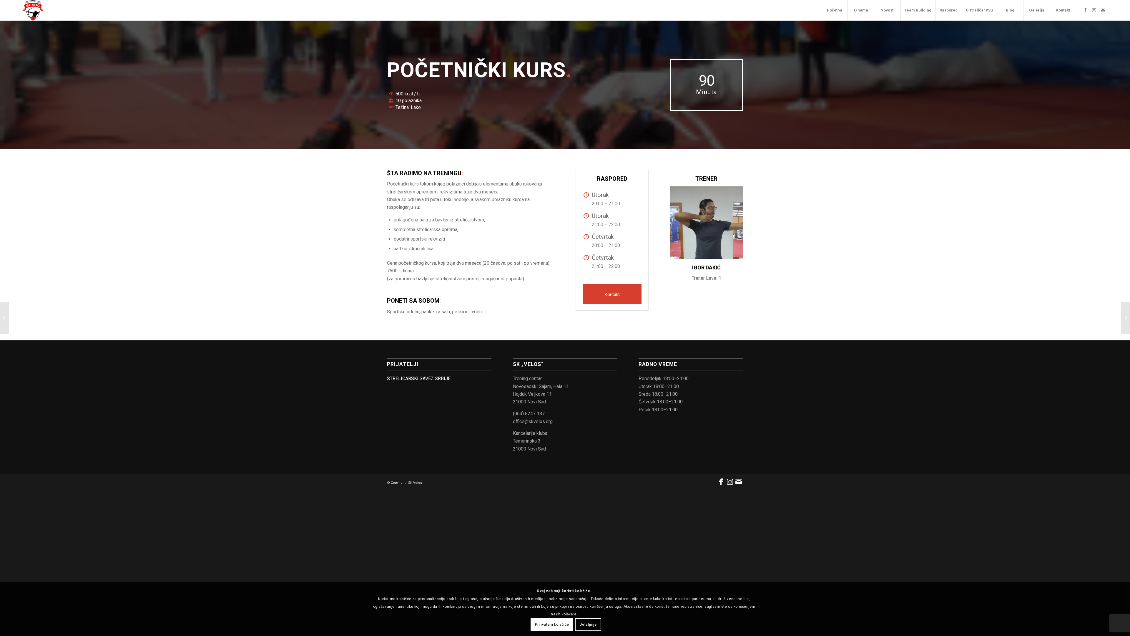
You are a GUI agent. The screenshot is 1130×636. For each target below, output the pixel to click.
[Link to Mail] (1103, 10)
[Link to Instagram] (1094, 10)
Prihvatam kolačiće (552, 624)
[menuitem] (834, 10)
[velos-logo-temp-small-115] (33, 10)
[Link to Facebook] (1085, 10)
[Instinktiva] (4, 318)
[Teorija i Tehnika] (1125, 318)
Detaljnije (588, 624)
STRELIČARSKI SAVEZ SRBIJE (419, 378)
